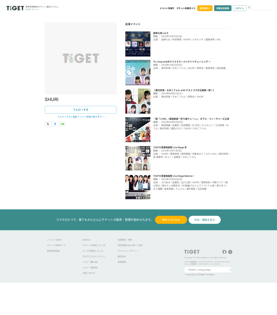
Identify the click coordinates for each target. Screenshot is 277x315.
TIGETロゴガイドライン (93, 256)
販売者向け (205, 8)
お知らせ (86, 239)
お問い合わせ (88, 273)
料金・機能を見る (204, 219)
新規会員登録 (223, 8)
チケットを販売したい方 (93, 245)
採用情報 (122, 262)
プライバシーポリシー (128, 250)
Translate (209, 274)
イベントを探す (167, 8)
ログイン (240, 8)
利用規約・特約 (125, 239)
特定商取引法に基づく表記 (130, 245)
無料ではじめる (171, 219)
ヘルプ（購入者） (90, 262)
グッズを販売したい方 (92, 250)
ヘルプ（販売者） (90, 267)
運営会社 (122, 256)
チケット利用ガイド (186, 8)
